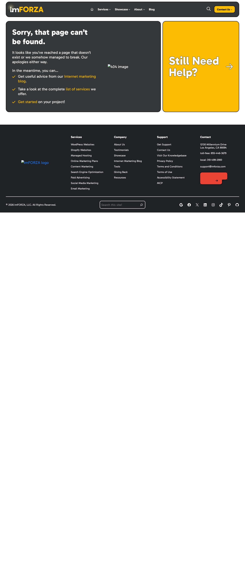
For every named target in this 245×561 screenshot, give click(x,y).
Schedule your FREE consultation (213, 178)
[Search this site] (141, 204)
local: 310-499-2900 (211, 159)
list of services (78, 89)
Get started (27, 101)
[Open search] (208, 8)
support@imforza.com (213, 166)
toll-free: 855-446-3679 (213, 153)
